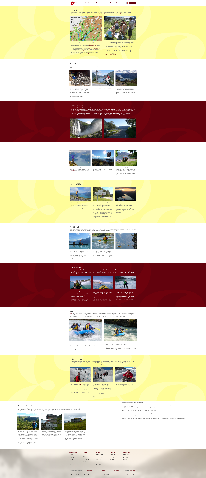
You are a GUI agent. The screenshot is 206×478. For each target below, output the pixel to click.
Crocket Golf (98, 459)
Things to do (99, 2)
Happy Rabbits (99, 456)
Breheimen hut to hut (87, 464)
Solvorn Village (113, 454)
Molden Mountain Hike (107, 13)
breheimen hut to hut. (93, 48)
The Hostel (71, 454)
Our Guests (71, 462)
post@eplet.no (89, 470)
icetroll (91, 271)
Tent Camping (72, 456)
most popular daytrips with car (83, 50)
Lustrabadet (112, 459)
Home (86, 2)
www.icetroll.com (92, 45)
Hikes (84, 456)
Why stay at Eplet (99, 454)
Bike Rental (85, 454)
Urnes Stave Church (114, 456)
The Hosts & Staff (72, 461)
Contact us (132, 2)
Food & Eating (72, 457)
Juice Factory (116, 2)
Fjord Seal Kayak (121, 13)
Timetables (98, 464)
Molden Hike (72, 170)
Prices (70, 464)
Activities (105, 2)
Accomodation (91, 2)
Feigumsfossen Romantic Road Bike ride (94, 13)
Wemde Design (132, 470)
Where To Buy (126, 457)
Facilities (71, 459)
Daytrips (111, 461)
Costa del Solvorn (113, 457)
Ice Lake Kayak (86, 459)
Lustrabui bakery (128, 391)
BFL (81, 384)
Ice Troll (126, 13)
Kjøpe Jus (125, 459)
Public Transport (99, 462)
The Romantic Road (107, 88)
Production (125, 456)
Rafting (84, 461)
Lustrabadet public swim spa (88, 53)
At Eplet (110, 2)
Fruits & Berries (126, 454)
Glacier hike (115, 13)
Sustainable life (99, 457)
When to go (98, 461)
